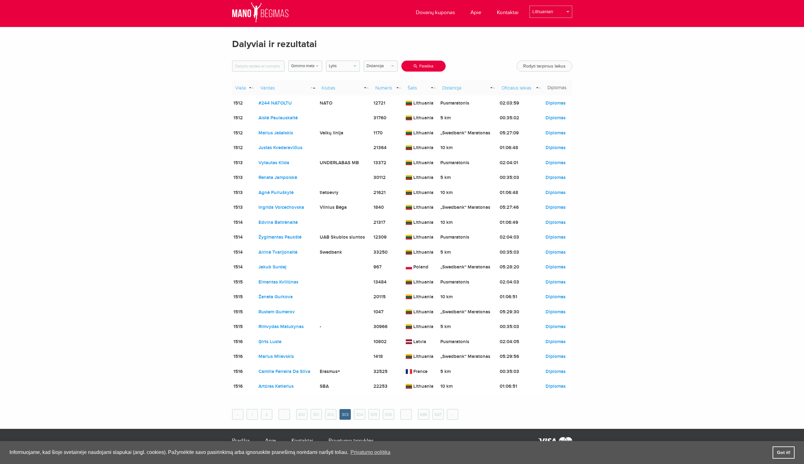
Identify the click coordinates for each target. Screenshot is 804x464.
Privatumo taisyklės (351, 440)
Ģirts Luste (269, 341)
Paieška (426, 66)
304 (359, 414)
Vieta (240, 88)
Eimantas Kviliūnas (278, 282)
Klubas (328, 88)
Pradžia (241, 440)
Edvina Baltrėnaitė (278, 222)
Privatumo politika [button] (370, 452)
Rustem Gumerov (276, 312)
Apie (475, 12)
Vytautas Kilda (273, 162)
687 (438, 414)
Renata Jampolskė (277, 177)
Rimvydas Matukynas (281, 326)
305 (374, 414)
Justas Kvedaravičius (280, 147)
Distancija (451, 88)
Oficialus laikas (516, 88)
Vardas (267, 88)
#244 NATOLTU (275, 103)
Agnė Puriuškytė (276, 192)
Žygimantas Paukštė (280, 237)
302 (330, 414)
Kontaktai (508, 12)
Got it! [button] (783, 452)
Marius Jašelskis (275, 133)
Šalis (412, 88)
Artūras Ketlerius (276, 386)
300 (301, 414)
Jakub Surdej (272, 267)
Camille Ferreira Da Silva (284, 371)
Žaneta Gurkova (275, 296)
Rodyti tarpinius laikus (544, 66)
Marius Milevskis (276, 356)
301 (316, 414)
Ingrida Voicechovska (281, 207)
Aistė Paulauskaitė (278, 118)
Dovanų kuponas (435, 12)
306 (388, 414)
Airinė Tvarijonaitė (277, 252)
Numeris (383, 88)
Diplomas (556, 103)
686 (423, 414)
